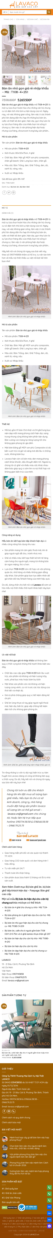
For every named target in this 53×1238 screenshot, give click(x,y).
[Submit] (49, 12)
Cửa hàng (20, 19)
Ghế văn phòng (24, 1218)
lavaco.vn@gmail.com (20, 813)
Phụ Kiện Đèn (23, 1227)
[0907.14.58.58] (49, 1188)
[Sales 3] (49, 1220)
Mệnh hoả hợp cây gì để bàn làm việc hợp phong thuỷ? (29, 1138)
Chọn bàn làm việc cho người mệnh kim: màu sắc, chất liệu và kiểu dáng (28, 1147)
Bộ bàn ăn (44, 19)
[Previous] (6, 49)
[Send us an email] (9, 1111)
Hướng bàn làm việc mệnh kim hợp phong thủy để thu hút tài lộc (29, 1172)
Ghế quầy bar (9, 1218)
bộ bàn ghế (39, 1218)
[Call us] (13, 1111)
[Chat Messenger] (49, 1226)
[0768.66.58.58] (49, 1194)
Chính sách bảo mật (11, 1122)
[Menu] (3, 4)
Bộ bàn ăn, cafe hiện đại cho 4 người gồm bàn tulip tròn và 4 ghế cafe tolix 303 (25, 1054)
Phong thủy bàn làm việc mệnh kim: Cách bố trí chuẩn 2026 (29, 1164)
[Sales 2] (49, 1214)
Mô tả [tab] (5, 208)
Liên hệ (41, 1231)
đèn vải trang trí (19, 1224)
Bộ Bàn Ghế (32, 19)
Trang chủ (8, 19)
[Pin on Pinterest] (13, 193)
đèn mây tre (34, 1224)
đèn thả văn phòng (40, 1227)
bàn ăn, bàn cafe (33, 1221)
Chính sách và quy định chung (16, 1117)
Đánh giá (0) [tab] (7, 213)
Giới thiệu (12, 1231)
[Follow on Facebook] (4, 1111)
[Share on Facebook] (4, 193)
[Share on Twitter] (9, 193)
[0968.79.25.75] (49, 1201)
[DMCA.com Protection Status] (9, 1207)
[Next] (47, 49)
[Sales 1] (49, 1207)
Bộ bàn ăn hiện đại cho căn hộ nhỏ (21, 946)
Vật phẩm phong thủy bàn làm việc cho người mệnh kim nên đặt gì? (28, 1155)
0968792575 (21, 977)
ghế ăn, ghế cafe (16, 1221)
